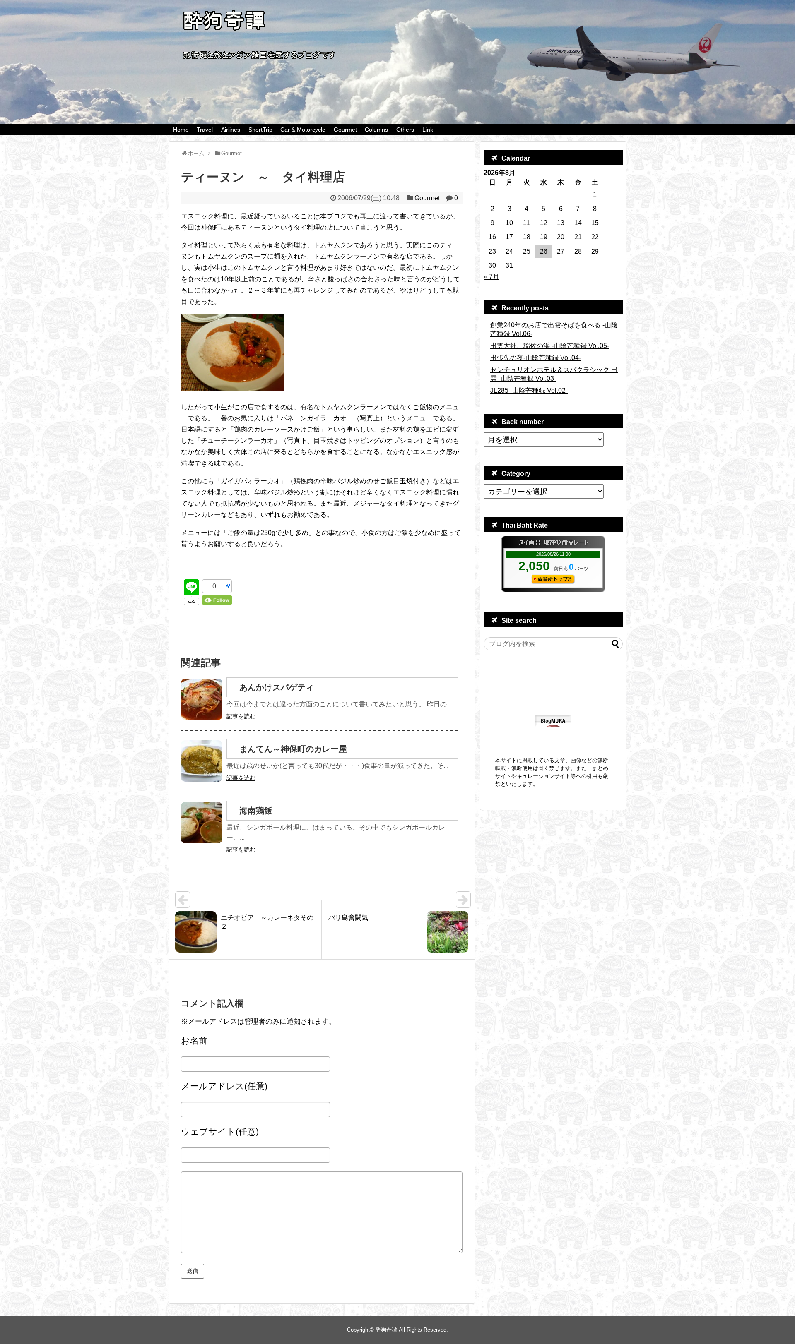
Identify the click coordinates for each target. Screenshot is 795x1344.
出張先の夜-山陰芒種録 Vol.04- (535, 357)
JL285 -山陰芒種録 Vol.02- (529, 390)
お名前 (194, 1040)
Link (427, 129)
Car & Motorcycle (302, 129)
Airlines (230, 129)
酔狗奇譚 (386, 1330)
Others (405, 129)
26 (543, 251)
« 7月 (491, 276)
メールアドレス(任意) (224, 1086)
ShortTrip (260, 129)
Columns (376, 129)
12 (543, 222)
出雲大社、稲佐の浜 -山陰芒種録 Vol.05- (549, 345)
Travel (205, 129)
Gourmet (345, 129)
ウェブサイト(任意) (220, 1131)
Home (181, 129)
